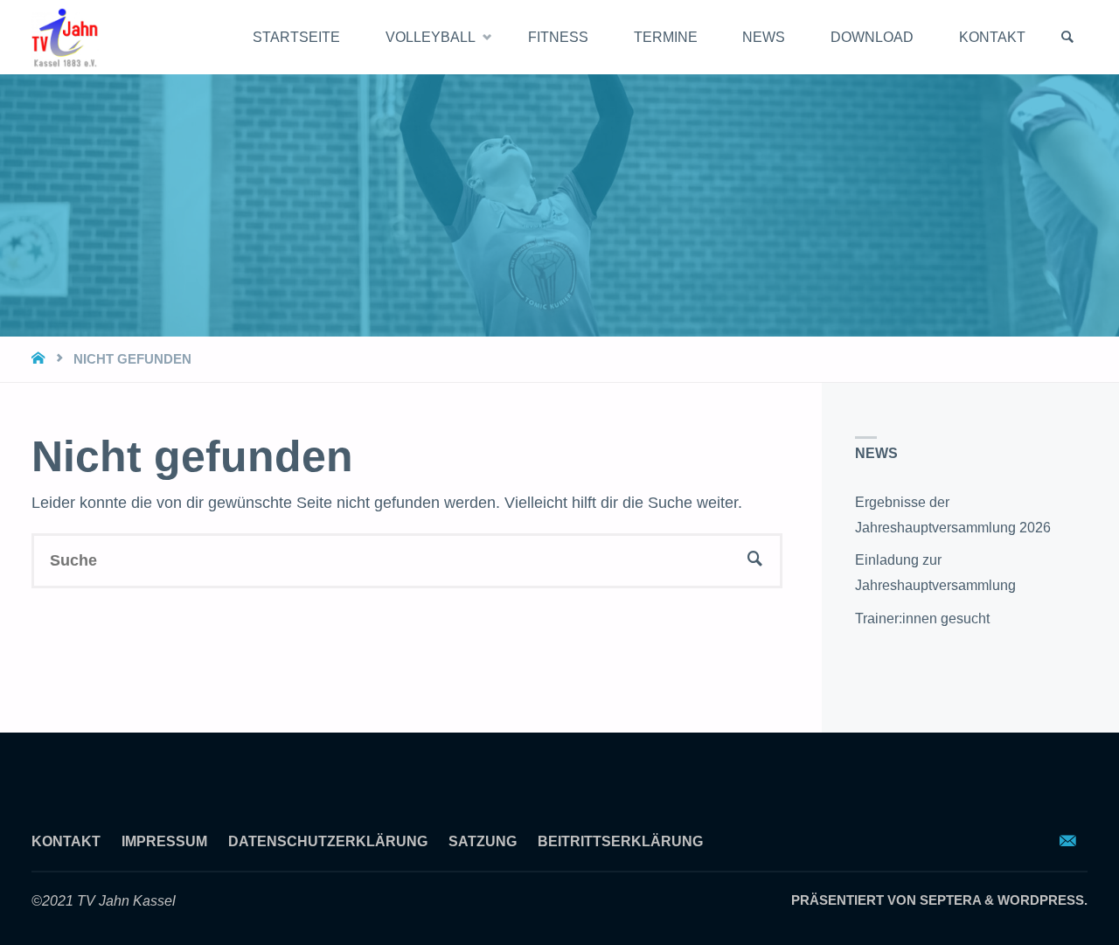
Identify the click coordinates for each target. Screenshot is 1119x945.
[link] (1067, 37)
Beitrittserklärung (620, 841)
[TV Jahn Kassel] (65, 36)
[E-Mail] (1068, 841)
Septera (948, 900)
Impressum (164, 841)
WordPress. (1042, 900)
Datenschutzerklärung (327, 841)
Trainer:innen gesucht (922, 618)
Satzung (482, 841)
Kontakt (66, 841)
